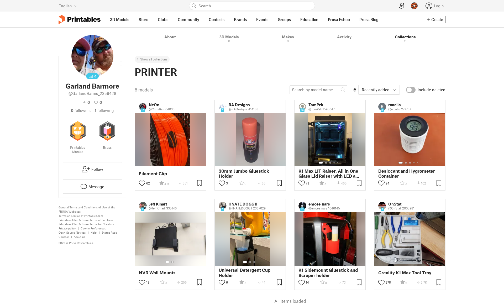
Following (104, 110)
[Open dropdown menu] (121, 61)
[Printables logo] (80, 19)
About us (79, 236)
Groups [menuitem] (284, 19)
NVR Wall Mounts (157, 272)
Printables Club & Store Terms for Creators (86, 224)
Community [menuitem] (188, 19)
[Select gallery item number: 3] (330, 163)
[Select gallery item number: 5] (338, 163)
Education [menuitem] (309, 19)
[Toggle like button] (142, 183)
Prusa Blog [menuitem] (369, 19)
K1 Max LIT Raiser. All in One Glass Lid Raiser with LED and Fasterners (329, 173)
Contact (64, 236)
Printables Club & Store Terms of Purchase (86, 220)
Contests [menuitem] (216, 19)
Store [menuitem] (143, 19)
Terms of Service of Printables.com (81, 215)
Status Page (109, 232)
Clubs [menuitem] (163, 19)
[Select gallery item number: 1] (321, 163)
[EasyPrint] (402, 6)
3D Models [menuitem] (119, 19)
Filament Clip (153, 173)
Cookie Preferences (93, 228)
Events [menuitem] (262, 19)
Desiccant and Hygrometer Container (406, 173)
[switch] (411, 90)
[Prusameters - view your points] (414, 5)
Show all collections (153, 59)
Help (94, 232)
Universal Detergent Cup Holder (244, 273)
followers (81, 110)
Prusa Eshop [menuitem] (339, 19)
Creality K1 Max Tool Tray (404, 272)
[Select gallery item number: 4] (334, 163)
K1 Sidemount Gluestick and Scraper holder (328, 273)
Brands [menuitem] (240, 19)
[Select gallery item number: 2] (326, 163)
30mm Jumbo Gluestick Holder (244, 173)
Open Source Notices (72, 232)
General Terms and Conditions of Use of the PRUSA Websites (87, 209)
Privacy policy (67, 228)
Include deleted (431, 89)
